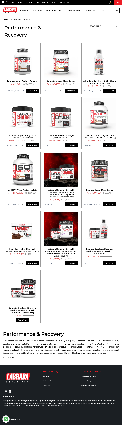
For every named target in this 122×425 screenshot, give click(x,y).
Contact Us (64, 2)
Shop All (90, 10)
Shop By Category (55, 10)
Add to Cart (32, 91)
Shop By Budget (75, 10)
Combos (24, 10)
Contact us (46, 385)
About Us (46, 377)
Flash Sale (29, 2)
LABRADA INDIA (15, 419)
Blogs (53, 2)
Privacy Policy (86, 381)
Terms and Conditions (88, 377)
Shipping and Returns (88, 385)
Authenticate (42, 2)
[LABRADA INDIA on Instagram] (7, 2)
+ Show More (8, 357)
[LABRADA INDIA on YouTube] (3, 2)
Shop (19, 2)
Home (12, 2)
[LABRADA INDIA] (10, 10)
